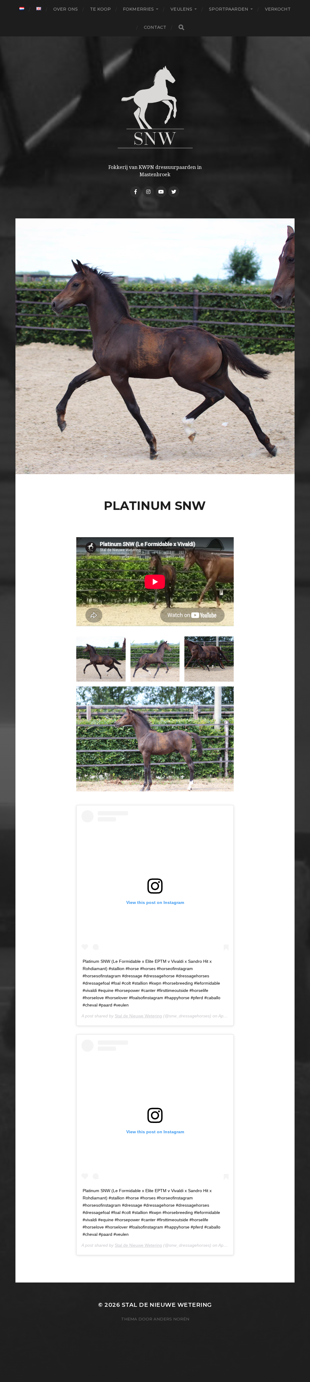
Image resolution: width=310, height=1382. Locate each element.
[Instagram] (148, 191)
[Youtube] (161, 191)
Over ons (65, 9)
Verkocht (278, 9)
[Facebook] (135, 191)
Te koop (100, 9)
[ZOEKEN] (181, 27)
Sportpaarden (228, 9)
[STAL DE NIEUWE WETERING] (155, 107)
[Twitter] (173, 191)
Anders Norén (171, 1318)
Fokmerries (138, 9)
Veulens (181, 9)
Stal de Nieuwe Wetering (138, 1015)
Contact (155, 27)
